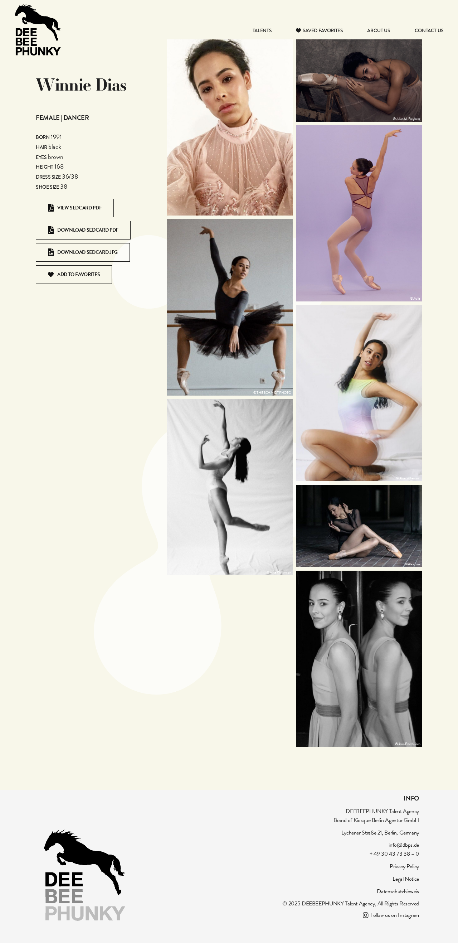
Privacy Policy (404, 866)
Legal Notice (406, 879)
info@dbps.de (404, 845)
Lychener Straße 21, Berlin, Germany (380, 832)
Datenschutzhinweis (398, 891)
